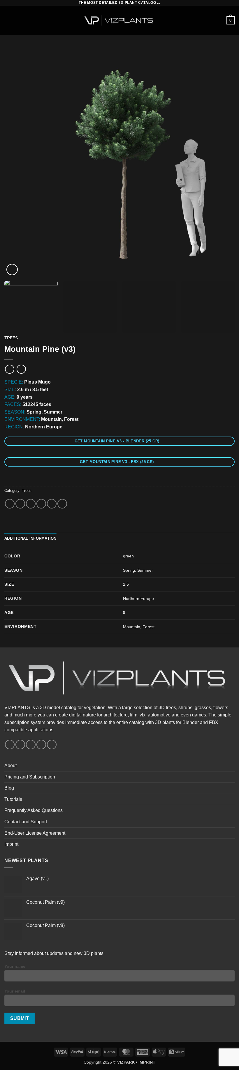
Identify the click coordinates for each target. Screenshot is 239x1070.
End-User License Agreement (34, 833)
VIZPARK (126, 1062)
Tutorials (13, 799)
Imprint (11, 844)
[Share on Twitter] (31, 503)
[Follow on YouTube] (41, 744)
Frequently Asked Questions (33, 810)
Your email (14, 991)
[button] (7, 20)
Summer (145, 570)
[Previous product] (21, 369)
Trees (11, 338)
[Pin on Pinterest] (52, 503)
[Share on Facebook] (20, 503)
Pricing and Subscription (29, 776)
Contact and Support (25, 821)
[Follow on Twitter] (31, 744)
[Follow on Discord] (52, 744)
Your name (14, 966)
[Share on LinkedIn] (62, 503)
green (128, 556)
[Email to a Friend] (41, 503)
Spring (129, 570)
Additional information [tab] (30, 538)
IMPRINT (146, 1062)
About (10, 765)
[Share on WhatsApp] (10, 503)
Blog (9, 787)
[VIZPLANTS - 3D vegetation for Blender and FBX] (119, 20)
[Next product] (9, 369)
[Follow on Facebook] (10, 744)
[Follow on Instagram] (20, 744)
